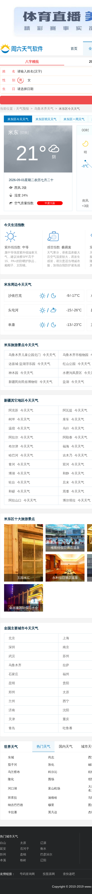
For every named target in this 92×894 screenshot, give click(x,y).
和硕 (19, 491)
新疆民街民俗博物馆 (30, 382)
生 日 (8, 89)
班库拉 (12, 797)
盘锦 (23, 854)
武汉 (12, 656)
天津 (12, 719)
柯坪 (19, 419)
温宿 (19, 428)
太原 (23, 842)
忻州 (3, 854)
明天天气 (46, 119)
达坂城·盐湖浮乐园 (29, 364)
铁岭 (23, 860)
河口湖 (12, 788)
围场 (51, 779)
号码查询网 (27, 874)
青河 (19, 464)
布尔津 (21, 446)
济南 (12, 710)
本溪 (3, 860)
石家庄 (13, 674)
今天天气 (17, 119)
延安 (3, 848)
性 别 (8, 80)
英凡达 (52, 812)
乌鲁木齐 (15, 665)
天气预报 (22, 108)
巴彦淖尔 (46, 854)
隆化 (11, 779)
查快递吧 (69, 874)
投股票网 (49, 874)
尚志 (51, 757)
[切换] (24, 132)
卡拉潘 (12, 812)
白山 (3, 842)
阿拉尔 (21, 437)
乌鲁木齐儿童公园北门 (32, 355)
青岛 (12, 728)
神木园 (21, 373)
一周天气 (74, 119)
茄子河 (12, 764)
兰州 (12, 701)
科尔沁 (52, 772)
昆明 (12, 683)
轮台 (19, 482)
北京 (12, 638)
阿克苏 (21, 410)
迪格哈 (52, 797)
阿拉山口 (22, 500)
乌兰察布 (14, 772)
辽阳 (43, 860)
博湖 (19, 473)
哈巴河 (21, 455)
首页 (74, 48)
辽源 (43, 842)
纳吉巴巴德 (15, 805)
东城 (11, 757)
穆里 (51, 805)
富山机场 (54, 788)
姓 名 (8, 71)
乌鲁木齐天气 (43, 108)
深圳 (12, 647)
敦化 (51, 764)
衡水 (43, 848)
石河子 (24, 848)
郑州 (12, 692)
